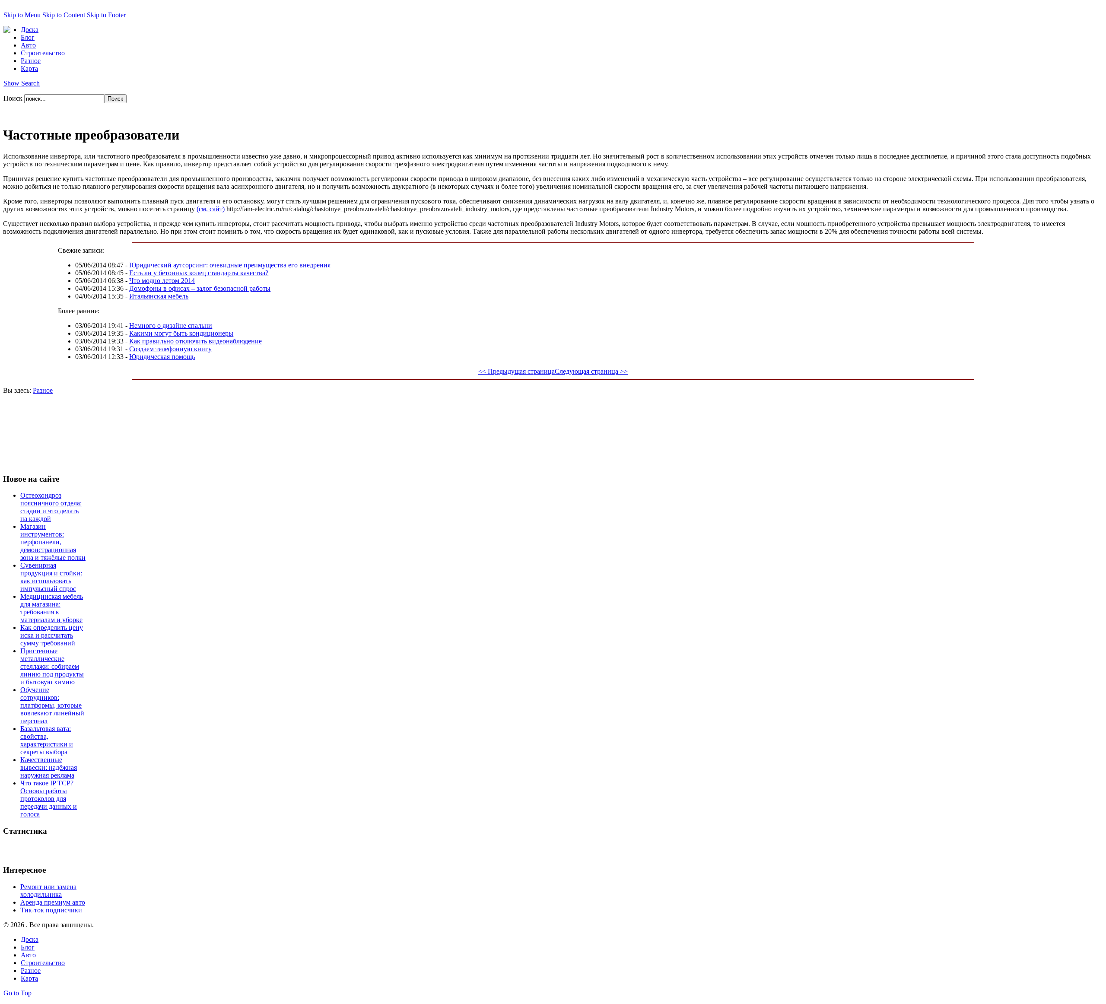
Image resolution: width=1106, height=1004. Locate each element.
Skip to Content (63, 15)
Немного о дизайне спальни (170, 325)
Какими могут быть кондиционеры (181, 333)
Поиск (13, 98)
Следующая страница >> (591, 371)
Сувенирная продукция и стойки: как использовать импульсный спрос (51, 577)
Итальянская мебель (158, 296)
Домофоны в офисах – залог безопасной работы (199, 288)
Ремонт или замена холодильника (48, 890)
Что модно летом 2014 (162, 280)
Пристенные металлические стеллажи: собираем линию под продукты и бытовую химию (52, 666)
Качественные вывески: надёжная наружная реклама (48, 767)
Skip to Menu (22, 15)
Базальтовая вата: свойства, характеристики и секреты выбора (46, 740)
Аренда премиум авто (52, 902)
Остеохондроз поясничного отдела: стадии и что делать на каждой (51, 507)
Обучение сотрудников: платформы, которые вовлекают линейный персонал (52, 705)
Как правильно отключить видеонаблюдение (195, 341)
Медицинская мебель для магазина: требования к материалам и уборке (51, 608)
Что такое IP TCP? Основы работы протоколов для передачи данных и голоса (48, 798)
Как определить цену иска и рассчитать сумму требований (51, 635)
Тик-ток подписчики (51, 910)
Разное (43, 390)
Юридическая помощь (162, 356)
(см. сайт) (211, 209)
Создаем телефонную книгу (170, 349)
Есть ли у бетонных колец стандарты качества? (198, 272)
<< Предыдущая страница (516, 371)
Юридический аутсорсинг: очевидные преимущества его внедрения (230, 265)
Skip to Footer (106, 15)
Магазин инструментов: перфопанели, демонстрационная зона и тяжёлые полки (53, 542)
